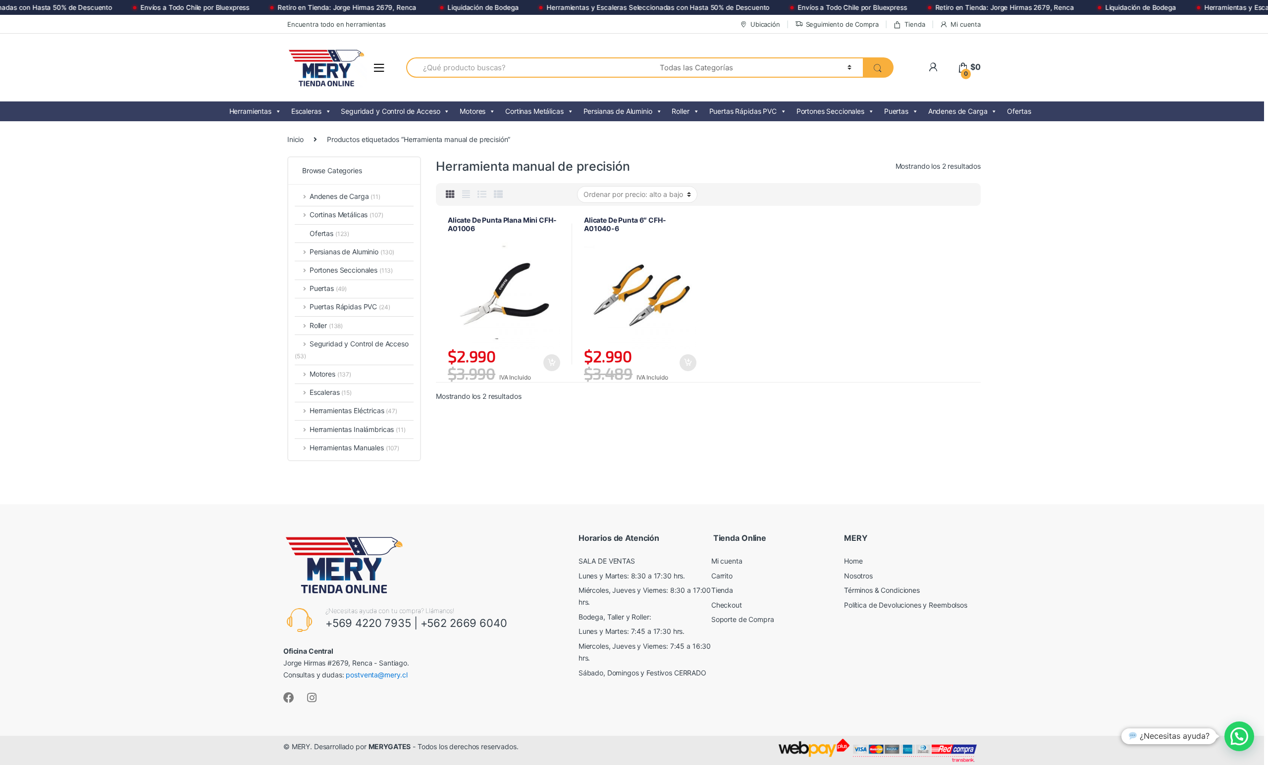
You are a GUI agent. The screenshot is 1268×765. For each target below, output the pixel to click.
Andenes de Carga (958, 111)
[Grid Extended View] (466, 194)
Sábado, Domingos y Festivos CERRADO (642, 673)
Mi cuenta (966, 24)
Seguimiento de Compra (842, 24)
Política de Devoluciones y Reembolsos (905, 605)
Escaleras (306, 111)
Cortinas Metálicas (534, 111)
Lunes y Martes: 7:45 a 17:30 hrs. (632, 631)
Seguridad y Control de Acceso (390, 111)
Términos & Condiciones (882, 590)
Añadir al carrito (551, 362)
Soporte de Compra (742, 619)
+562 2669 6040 (464, 623)
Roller (680, 111)
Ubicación (765, 24)
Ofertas (1019, 111)
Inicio (295, 139)
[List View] (481, 194)
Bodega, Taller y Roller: (615, 617)
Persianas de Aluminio (617, 111)
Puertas (896, 111)
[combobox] (527, 67)
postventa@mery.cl (377, 674)
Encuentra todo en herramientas (336, 24)
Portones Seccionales (830, 111)
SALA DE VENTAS (607, 561)
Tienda (914, 24)
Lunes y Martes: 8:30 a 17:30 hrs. (632, 576)
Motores (472, 111)
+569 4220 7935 (368, 623)
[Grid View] (450, 194)
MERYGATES (390, 746)
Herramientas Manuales (354, 447)
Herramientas (250, 111)
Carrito (722, 576)
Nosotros (858, 576)
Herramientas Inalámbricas (358, 429)
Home (853, 561)
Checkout (726, 605)
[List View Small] (498, 194)
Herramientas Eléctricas (353, 410)
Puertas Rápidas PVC (743, 111)
